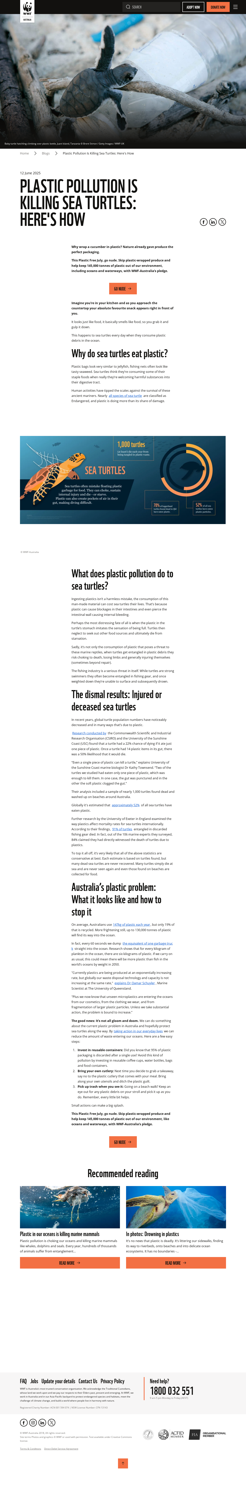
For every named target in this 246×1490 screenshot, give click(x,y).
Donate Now (218, 7)
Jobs (34, 1380)
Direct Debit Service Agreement (61, 1448)
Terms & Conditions (30, 1448)
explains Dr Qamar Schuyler (135, 983)
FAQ (23, 1380)
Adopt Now (193, 7)
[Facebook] (204, 222)
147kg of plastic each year (131, 924)
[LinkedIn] (213, 222)
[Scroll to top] (123, 1463)
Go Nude (119, 288)
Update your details (58, 1380)
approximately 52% (126, 805)
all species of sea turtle (125, 396)
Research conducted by (89, 733)
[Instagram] (33, 1423)
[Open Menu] (235, 6)
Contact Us (88, 1380)
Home (24, 153)
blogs (46, 153)
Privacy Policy (113, 1380)
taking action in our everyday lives (138, 1031)
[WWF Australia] (27, 12)
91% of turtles (122, 829)
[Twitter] (222, 222)
